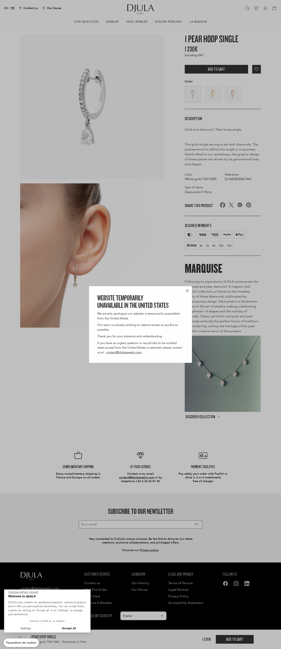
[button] (21, 642)
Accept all (69, 628)
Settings (25, 628)
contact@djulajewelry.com (124, 352)
